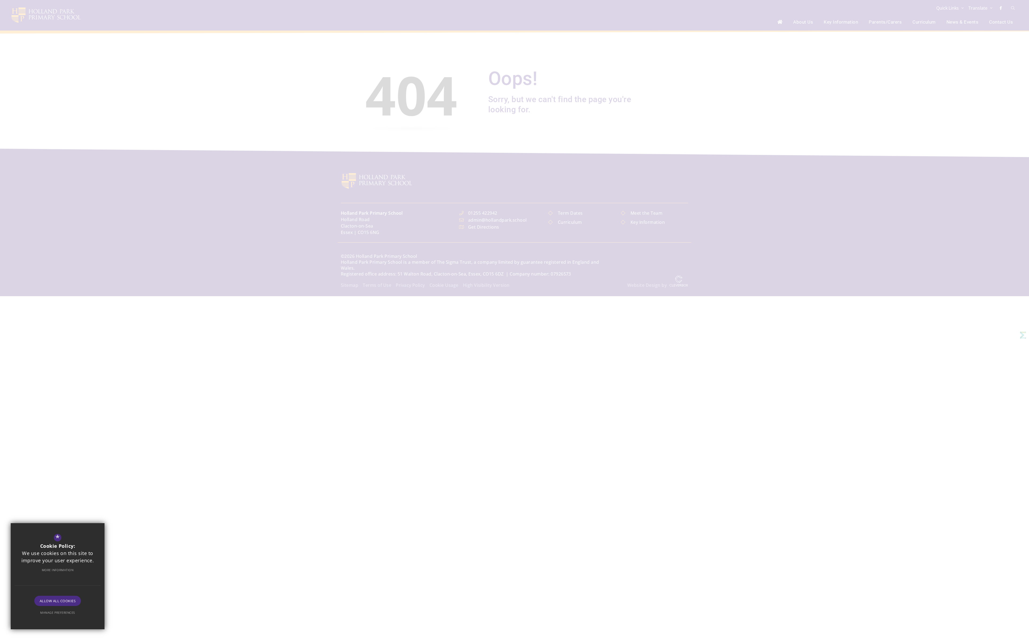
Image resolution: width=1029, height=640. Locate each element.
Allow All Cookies (58, 600)
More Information (58, 570)
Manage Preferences (57, 613)
